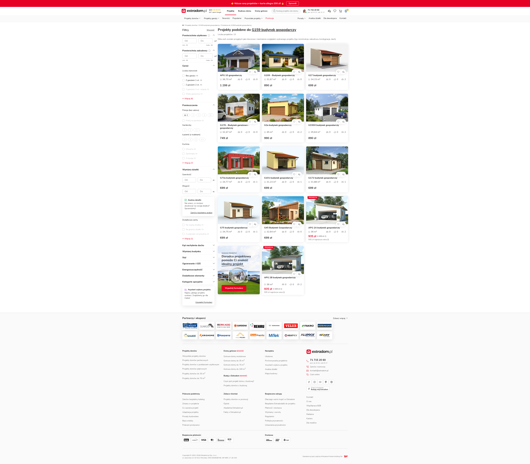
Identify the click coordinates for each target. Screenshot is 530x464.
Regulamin (269, 416)
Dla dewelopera (330, 18)
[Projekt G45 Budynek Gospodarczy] (283, 210)
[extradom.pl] (194, 11)
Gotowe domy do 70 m (234, 365)
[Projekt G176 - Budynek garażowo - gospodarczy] (239, 108)
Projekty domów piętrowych (194, 369)
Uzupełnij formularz (203, 302)
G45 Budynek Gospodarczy (278, 227)
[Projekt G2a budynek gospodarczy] (283, 108)
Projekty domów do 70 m (193, 378)
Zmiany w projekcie (190, 403)
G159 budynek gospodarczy (209, 25)
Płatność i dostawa (273, 408)
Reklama (310, 414)
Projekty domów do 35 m (193, 373)
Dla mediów (311, 422)
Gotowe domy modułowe (235, 356)
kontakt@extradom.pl (319, 371)
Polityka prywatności (274, 420)
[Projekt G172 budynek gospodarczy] (327, 160)
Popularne (237, 18)
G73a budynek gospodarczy (234, 178)
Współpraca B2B (313, 405)
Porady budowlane (190, 416)
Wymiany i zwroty (273, 412)
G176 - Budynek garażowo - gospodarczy (234, 127)
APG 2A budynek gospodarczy (324, 227)
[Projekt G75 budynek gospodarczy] (239, 210)
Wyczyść (210, 30)
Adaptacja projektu (190, 412)
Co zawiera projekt (190, 408)
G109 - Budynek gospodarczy (279, 75)
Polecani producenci (191, 425)
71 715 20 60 (313, 10)
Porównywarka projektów (276, 360)
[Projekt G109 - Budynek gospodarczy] (283, 58)
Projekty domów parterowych (195, 360)
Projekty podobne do (257, 29)
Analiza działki (315, 18)
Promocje (270, 18)
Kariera (309, 418)
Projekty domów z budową (235, 385)
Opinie (226, 403)
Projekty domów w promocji (236, 399)
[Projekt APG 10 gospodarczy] (239, 58)
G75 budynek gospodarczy (233, 227)
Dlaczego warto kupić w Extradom (280, 399)
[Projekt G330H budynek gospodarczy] (327, 108)
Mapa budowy (271, 373)
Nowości (226, 18)
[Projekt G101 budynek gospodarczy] (283, 160)
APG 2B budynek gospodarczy (280, 277)
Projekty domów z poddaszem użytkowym (200, 364)
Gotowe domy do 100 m (235, 369)
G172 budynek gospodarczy (322, 178)
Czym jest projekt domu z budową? (239, 381)
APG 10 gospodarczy (231, 75)
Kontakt (343, 18)
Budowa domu (244, 11)
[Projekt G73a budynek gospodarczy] (239, 160)
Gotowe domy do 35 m (234, 360)
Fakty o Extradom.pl (232, 412)
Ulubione (269, 356)
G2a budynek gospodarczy (278, 125)
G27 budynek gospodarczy (322, 75)
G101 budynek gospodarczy (278, 178)
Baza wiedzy (187, 420)
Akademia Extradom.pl (233, 408)
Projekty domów (191, 25)
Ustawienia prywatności (275, 425)
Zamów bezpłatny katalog (193, 399)
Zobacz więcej (339, 318)
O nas (309, 401)
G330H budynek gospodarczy (323, 125)
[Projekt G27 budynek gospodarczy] (327, 58)
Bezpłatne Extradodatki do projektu (280, 403)
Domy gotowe (261, 11)
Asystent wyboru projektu (276, 365)
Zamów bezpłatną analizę (201, 212)
